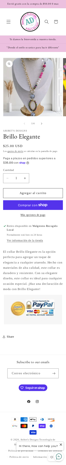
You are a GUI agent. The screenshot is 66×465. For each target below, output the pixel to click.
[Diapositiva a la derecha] (42, 124)
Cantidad (8, 170)
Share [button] (10, 336)
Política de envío (19, 457)
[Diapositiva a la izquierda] (24, 124)
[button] (8, 21)
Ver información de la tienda (25, 240)
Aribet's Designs (29, 439)
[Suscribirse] (53, 373)
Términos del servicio (50, 451)
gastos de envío (15, 151)
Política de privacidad (20, 451)
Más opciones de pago (33, 215)
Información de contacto (47, 457)
